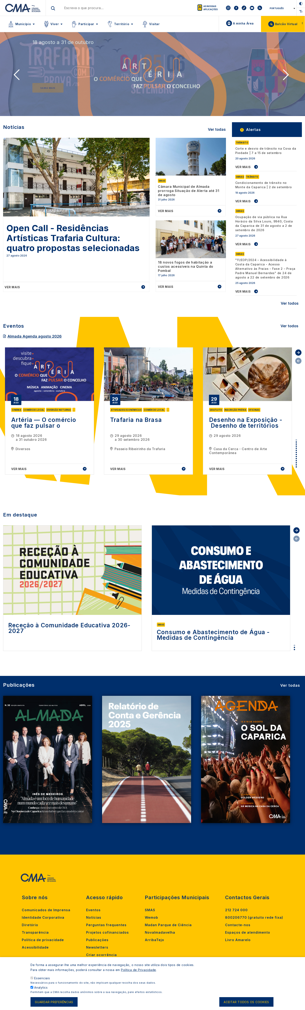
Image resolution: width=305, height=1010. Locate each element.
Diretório (30, 925)
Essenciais (42, 978)
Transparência (35, 932)
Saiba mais (47, 88)
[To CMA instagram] (228, 8)
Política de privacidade (43, 940)
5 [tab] (296, 448)
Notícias (93, 917)
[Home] (23, 8)
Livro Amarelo (238, 940)
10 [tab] (296, 458)
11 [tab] (296, 460)
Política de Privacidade (138, 970)
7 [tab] (296, 452)
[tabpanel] (49, 410)
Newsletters (97, 947)
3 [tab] (296, 444)
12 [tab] (296, 462)
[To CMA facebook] (236, 8)
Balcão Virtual (286, 24)
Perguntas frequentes (106, 925)
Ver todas (217, 129)
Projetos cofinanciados (107, 932)
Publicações (97, 940)
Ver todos (290, 303)
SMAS (150, 910)
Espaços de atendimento (247, 932)
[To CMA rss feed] (259, 8)
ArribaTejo (154, 940)
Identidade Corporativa (43, 917)
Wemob (151, 917)
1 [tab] (296, 440)
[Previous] (17, 76)
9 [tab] (296, 456)
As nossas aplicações (210, 8)
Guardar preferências (54, 1002)
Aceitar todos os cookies (246, 1002)
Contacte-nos (237, 925)
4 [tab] (296, 446)
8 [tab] (296, 454)
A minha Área (243, 23)
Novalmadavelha (160, 932)
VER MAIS (243, 167)
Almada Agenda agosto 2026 (34, 336)
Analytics (41, 987)
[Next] (287, 76)
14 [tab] (296, 467)
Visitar (154, 24)
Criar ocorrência (101, 955)
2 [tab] (296, 442)
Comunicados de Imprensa (46, 910)
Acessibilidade (35, 947)
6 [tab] (296, 450)
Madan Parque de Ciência (168, 925)
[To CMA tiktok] (244, 8)
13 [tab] (296, 464)
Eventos (93, 910)
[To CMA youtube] (252, 8)
